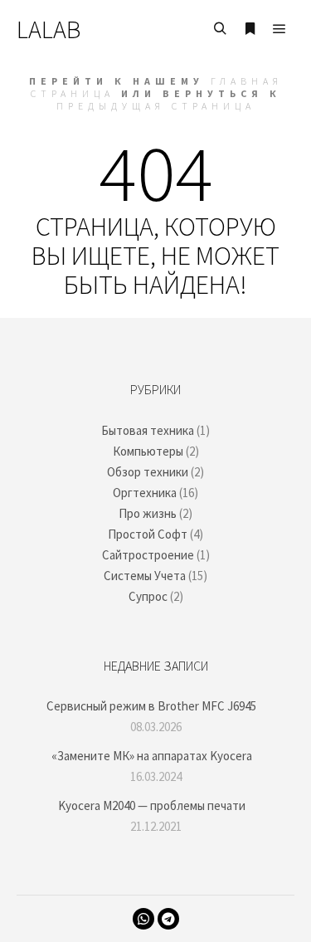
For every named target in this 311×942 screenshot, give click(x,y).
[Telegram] (168, 919)
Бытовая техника (147, 430)
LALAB (48, 29)
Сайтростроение (148, 555)
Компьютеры (148, 451)
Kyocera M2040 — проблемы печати (151, 805)
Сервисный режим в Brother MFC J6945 (151, 706)
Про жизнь (148, 513)
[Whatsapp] (143, 919)
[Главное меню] (279, 29)
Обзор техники (147, 472)
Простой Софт (147, 534)
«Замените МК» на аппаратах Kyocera (151, 756)
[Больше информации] (250, 29)
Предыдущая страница (155, 106)
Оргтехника (145, 492)
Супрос (148, 596)
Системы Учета (145, 575)
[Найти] (220, 29)
